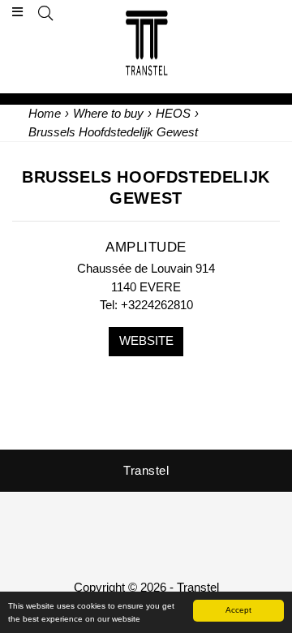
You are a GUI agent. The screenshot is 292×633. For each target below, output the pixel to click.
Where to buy (108, 113)
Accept (238, 609)
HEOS (173, 113)
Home (44, 113)
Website (146, 340)
